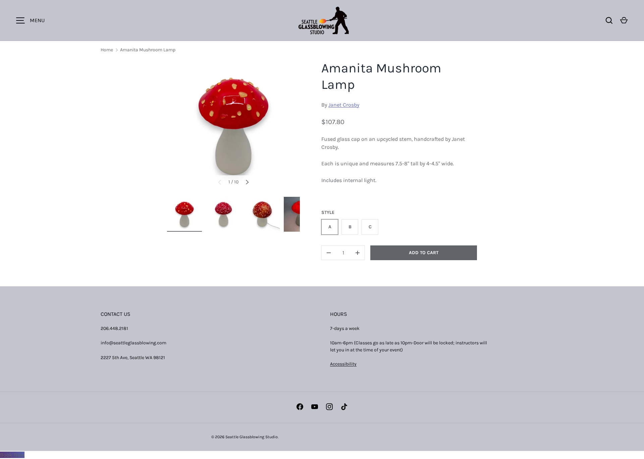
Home (107, 50)
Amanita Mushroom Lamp (147, 50)
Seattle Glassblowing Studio (251, 437)
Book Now (12, 455)
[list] (233, 126)
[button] (623, 20)
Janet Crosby (343, 105)
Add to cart (423, 252)
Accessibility (343, 364)
